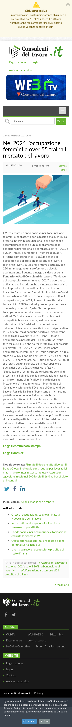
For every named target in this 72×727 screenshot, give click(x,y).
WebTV (10, 634)
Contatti (11, 675)
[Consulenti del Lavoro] (36, 51)
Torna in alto (61, 584)
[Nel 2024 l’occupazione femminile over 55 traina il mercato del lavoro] (36, 199)
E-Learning (56, 634)
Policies (45, 721)
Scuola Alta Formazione (50, 646)
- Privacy (37, 693)
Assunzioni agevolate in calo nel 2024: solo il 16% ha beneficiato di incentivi (35, 476)
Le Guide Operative (18, 646)
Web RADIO (35, 634)
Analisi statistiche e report (37, 501)
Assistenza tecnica (20, 70)
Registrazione (17, 62)
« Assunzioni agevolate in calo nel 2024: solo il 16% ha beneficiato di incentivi (36, 566)
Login (35, 62)
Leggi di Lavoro (37, 640)
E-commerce (14, 640)
